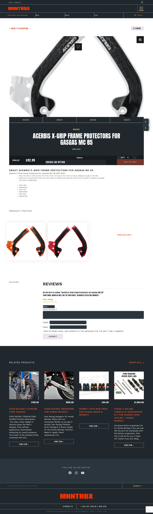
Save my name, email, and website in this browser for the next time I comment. (84, 331)
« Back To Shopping (18, 28)
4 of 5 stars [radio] (53, 302)
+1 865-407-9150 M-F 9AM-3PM (93, 506)
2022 (93, 120)
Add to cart (130, 162)
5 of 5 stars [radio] (56, 302)
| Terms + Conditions (97, 511)
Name (46, 322)
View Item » (24, 444)
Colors (79, 158)
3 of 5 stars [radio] (50, 302)
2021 (60, 120)
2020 (26, 120)
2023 (127, 120)
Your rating (48, 299)
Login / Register (14, 2)
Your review (50, 310)
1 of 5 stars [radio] (44, 302)
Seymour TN (68, 506)
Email (46, 327)
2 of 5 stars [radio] (47, 302)
